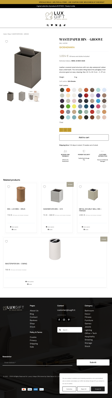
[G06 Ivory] (80, 90)
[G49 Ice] (98, 112)
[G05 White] (74, 90)
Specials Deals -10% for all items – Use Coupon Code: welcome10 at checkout (60, 2)
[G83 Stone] (98, 117)
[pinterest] (69, 320)
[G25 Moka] (62, 106)
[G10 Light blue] (98, 90)
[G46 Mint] (86, 112)
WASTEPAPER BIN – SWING (16, 264)
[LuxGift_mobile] (57, 11)
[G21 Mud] (92, 101)
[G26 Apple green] (68, 106)
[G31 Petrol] (86, 106)
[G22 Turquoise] (98, 101)
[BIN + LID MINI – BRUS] (21, 194)
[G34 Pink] (98, 106)
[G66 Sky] (74, 117)
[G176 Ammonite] (68, 101)
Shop (9, 34)
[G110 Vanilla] (68, 95)
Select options (15, 227)
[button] (48, 25)
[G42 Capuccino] (74, 112)
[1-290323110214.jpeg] (28, 67)
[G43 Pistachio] (80, 112)
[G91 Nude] (104, 117)
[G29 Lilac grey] (80, 106)
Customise (69, 389)
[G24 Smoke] (104, 101)
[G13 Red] (86, 95)
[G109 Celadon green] (62, 95)
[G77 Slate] (86, 117)
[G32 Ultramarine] (92, 106)
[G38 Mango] (62, 112)
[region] (84, 383)
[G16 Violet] (62, 101)
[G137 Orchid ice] (92, 95)
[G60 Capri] (68, 117)
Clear (61, 122)
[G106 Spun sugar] (104, 90)
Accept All (98, 389)
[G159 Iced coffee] (104, 95)
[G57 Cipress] (62, 117)
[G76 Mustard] (80, 117)
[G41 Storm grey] (68, 112)
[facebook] (59, 320)
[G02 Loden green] (62, 90)
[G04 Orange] (68, 90)
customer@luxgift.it (66, 310)
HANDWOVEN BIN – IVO (53, 209)
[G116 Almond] (74, 95)
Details (15, 229)
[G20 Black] (86, 101)
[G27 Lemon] (74, 106)
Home (4, 34)
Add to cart (84, 137)
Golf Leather (63, 85)
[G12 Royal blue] (80, 95)
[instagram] (64, 320)
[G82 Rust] (92, 117)
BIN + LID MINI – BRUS (16, 209)
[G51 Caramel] (104, 112)
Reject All (83, 389)
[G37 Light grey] (104, 106)
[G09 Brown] (92, 90)
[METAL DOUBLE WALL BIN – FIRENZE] (92, 194)
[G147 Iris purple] (98, 95)
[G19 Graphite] (80, 101)
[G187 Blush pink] (74, 101)
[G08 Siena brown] (86, 90)
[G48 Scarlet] (92, 112)
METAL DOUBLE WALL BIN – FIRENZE (90, 210)
